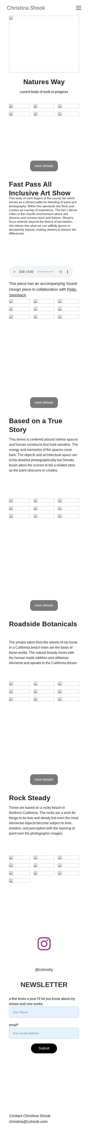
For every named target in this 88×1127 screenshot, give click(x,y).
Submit (44, 1048)
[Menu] (78, 8)
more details (44, 166)
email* (14, 1025)
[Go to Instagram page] (44, 943)
